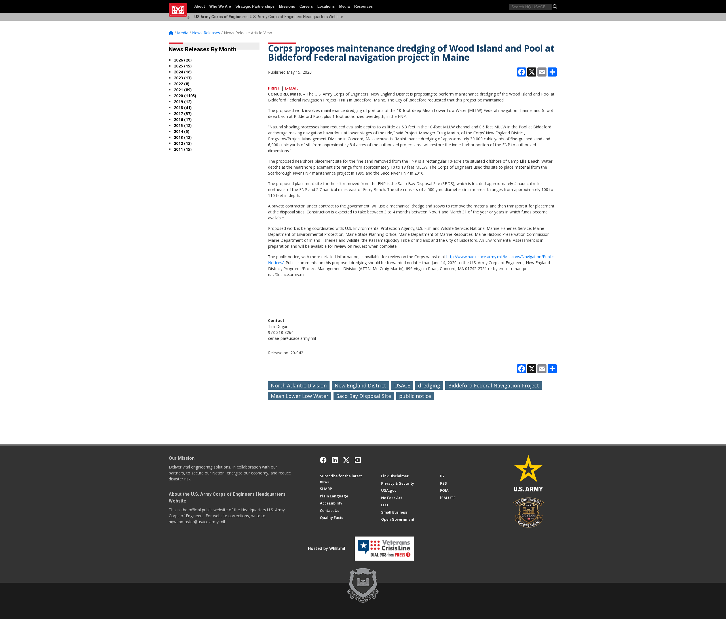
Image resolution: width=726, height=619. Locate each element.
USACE (402, 385)
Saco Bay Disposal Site (363, 396)
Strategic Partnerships (255, 6)
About (199, 6)
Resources (363, 6)
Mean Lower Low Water (299, 396)
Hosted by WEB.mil (326, 548)
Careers (306, 6)
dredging (429, 385)
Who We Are (220, 6)
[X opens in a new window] (346, 460)
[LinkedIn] (335, 460)
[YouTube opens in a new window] (358, 460)
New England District (360, 385)
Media (344, 6)
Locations (326, 6)
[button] (555, 6)
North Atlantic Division (299, 385)
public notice (415, 396)
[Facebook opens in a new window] (323, 460)
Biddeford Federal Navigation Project (493, 385)
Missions (287, 6)
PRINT (274, 88)
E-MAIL (292, 88)
